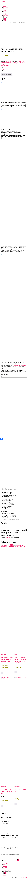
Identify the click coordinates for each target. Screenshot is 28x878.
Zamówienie (5, 14)
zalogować (8, 537)
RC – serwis (5, 7)
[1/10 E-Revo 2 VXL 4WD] (21, 731)
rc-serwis (6, 64)
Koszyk (4, 13)
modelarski (16, 62)
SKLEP (4, 20)
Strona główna (4, 22)
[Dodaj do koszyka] (2, 673)
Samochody (10, 22)
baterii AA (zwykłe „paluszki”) (20, 365)
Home (4, 6)
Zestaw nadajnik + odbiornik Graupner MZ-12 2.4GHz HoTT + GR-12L (21, 660)
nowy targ (22, 62)
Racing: (2, 64)
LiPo (13, 62)
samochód (14, 64)
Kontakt (5, 11)
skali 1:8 (19, 64)
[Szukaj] (4, 19)
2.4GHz (19, 61)
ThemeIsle (24, 877)
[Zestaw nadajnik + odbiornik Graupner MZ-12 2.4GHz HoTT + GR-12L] (21, 599)
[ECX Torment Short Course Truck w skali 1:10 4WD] (7, 599)
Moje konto (5, 15)
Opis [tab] (3, 74)
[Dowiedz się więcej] (16, 672)
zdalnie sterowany (5, 65)
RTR (10, 64)
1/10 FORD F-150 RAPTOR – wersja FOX (6, 791)
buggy (9, 62)
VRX (22, 64)
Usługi (4, 10)
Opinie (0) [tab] (8, 74)
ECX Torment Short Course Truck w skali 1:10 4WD (7, 659)
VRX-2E (25, 64)
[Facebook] (1, 439)
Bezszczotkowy (4, 62)
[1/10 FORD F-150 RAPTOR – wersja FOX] (7, 731)
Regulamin (5, 8)
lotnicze (16, 654)
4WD (22, 61)
